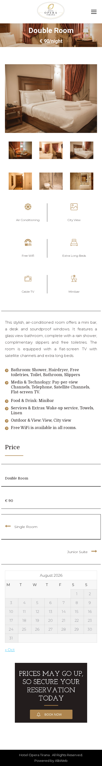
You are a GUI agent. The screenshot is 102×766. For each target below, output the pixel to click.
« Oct (10, 649)
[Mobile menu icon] (94, 12)
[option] (20, 150)
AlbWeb (61, 761)
